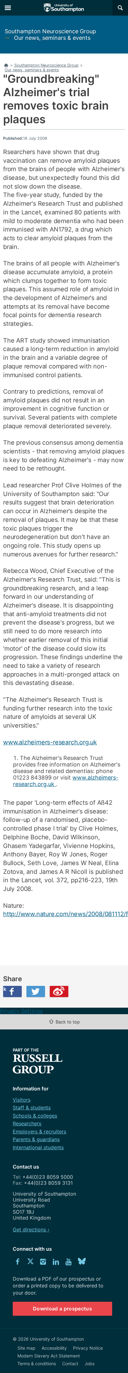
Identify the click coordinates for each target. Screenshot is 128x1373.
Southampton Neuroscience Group (50, 31)
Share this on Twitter (35, 991)
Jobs (89, 1363)
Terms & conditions (36, 1363)
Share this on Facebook (4, 989)
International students (38, 1147)
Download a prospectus (62, 1308)
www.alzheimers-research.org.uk (50, 742)
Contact (70, 1363)
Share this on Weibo (59, 991)
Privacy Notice (88, 1348)
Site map (26, 1348)
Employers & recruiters (39, 1131)
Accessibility (54, 1348)
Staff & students (32, 1107)
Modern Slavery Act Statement (48, 1355)
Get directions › (31, 1229)
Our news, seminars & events (52, 38)
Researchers (27, 1123)
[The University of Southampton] (64, 8)
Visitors (21, 1100)
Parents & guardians (36, 1139)
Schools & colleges (35, 1116)
